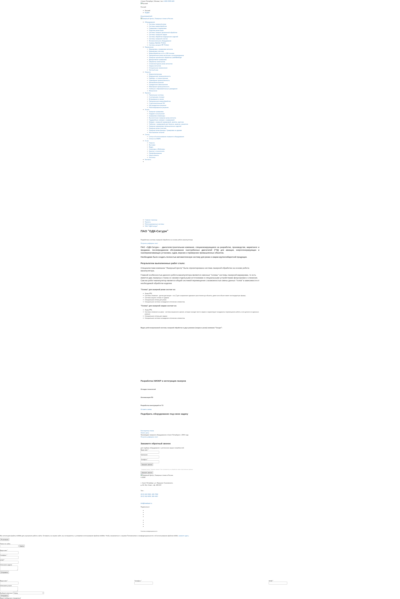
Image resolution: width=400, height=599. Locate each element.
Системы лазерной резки (157, 24)
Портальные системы (156, 95)
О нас (147, 141)
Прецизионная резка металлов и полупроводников (166, 55)
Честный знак (153, 70)
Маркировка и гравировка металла (161, 49)
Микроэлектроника (155, 74)
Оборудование (150, 22)
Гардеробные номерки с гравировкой (161, 120)
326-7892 (155, 494)
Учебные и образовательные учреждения (163, 89)
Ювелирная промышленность (159, 86)
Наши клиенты (154, 155)
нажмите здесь (184, 536)
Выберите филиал (6, 593)
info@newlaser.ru (146, 503)
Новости (152, 143)
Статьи (147, 134)
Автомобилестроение (156, 82)
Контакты (148, 159)
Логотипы (152, 157)
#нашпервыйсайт (146, 16)
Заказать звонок (146, 464)
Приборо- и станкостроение (158, 78)
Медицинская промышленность (160, 76)
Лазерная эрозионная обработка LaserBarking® (165, 57)
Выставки (152, 145)
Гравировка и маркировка (157, 28)
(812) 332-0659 (146, 496)
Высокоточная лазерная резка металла (162, 118)
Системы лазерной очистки (158, 39)
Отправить (4, 572)
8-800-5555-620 (169, 1)
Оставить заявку (146, 409)
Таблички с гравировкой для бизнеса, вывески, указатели (168, 124)
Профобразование (155, 153)
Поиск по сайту (5, 544)
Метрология (153, 91)
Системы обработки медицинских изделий (163, 36)
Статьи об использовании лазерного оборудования (166, 136)
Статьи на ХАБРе (155, 139)
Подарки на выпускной (156, 114)
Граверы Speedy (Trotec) (157, 43)
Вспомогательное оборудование (160, 41)
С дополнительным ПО (157, 103)
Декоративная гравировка (158, 59)
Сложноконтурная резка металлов (160, 64)
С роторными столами (156, 97)
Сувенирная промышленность (159, 80)
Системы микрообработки (158, 26)
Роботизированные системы (154, 224)
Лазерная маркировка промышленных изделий (165, 126)
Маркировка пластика (156, 51)
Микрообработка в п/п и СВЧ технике (161, 53)
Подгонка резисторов (156, 30)
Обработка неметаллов (157, 61)
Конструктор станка (147, 431)
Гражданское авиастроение (158, 84)
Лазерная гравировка (156, 111)
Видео (151, 147)
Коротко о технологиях (156, 151)
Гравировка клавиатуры (157, 116)
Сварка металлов (155, 66)
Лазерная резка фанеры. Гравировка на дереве (165, 130)
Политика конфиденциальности (149, 531)
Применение (149, 47)
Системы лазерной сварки (158, 34)
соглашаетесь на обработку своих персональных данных (177, 469)
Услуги (147, 109)
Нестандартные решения (157, 105)
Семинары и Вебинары (157, 149)
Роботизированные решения (159, 107)
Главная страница (151, 220)
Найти (22, 546)
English (147, 12)
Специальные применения (158, 68)
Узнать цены (145, 433)
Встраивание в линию (156, 99)
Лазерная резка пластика (157, 128)
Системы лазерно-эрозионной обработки (163, 32)
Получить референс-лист (149, 243)
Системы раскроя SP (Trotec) (159, 45)
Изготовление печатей (156, 132)
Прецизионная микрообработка (160, 101)
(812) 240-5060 (146, 494)
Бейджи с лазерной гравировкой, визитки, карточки (166, 122)
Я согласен (4, 539)
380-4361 (155, 496)
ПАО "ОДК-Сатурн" (151, 226)
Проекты (148, 93)
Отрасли (148, 72)
